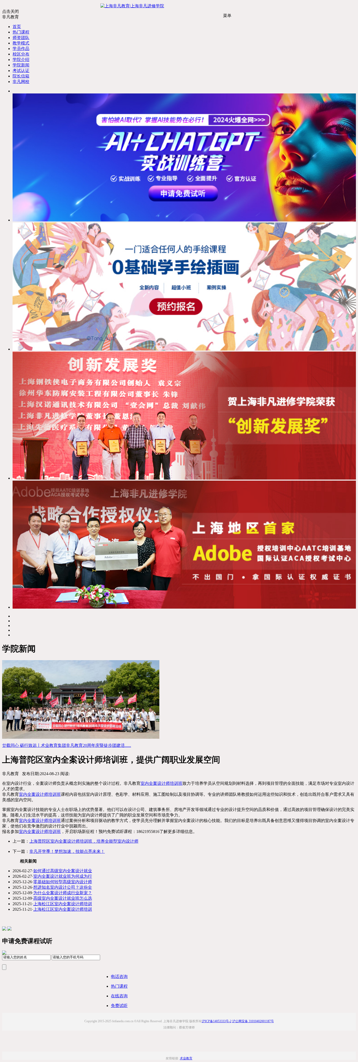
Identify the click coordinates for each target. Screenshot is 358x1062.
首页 (17, 26)
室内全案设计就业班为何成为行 (62, 876)
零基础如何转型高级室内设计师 (62, 882)
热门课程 (21, 32)
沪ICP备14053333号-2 (216, 1021)
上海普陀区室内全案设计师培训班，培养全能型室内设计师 (83, 841)
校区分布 (21, 54)
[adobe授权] (184, 607)
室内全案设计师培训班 (161, 783)
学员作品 (21, 48)
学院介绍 (21, 59)
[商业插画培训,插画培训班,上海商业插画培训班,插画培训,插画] (184, 349)
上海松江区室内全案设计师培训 (62, 904)
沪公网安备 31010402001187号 (253, 1021)
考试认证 (21, 70)
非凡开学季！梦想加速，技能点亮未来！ (67, 851)
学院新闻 (21, 65)
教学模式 (21, 43)
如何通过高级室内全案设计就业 (62, 871)
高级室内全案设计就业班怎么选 (62, 898)
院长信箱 (21, 76)
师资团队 (21, 37)
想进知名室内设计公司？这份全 (62, 887)
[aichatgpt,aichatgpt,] (184, 220)
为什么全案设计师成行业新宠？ (62, 893)
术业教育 (186, 1058)
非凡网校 (21, 81)
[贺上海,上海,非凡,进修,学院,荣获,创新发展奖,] (184, 478)
